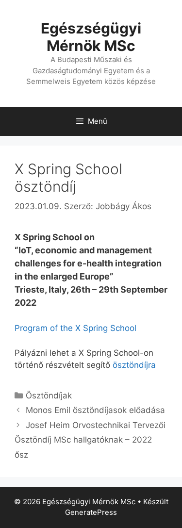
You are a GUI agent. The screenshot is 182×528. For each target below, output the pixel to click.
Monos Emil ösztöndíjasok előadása (95, 410)
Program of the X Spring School (75, 328)
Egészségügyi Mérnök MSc (91, 36)
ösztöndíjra (134, 365)
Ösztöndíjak (49, 395)
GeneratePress (91, 512)
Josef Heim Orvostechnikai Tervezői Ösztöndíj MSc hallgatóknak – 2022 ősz (90, 440)
